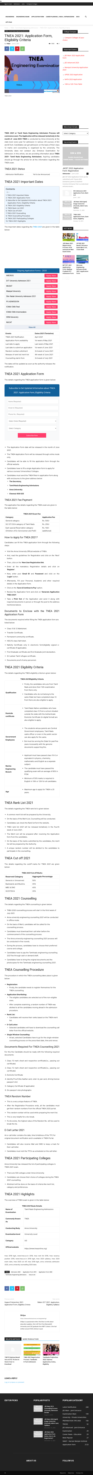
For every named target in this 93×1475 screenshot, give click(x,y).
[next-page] (9, 1368)
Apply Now (51, 275)
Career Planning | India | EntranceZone (60, 16)
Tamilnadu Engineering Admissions (16, 1274)
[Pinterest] (17, 48)
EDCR (77, 16)
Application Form (37, 16)
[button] (85, 17)
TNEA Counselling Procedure (19, 216)
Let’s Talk (9, 22)
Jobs (23, 4)
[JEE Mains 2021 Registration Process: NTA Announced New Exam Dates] (69, 237)
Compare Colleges (32, 4)
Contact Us (79, 1473)
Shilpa (8, 43)
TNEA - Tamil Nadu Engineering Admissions (24, 28)
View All (32, 327)
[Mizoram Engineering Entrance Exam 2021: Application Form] (82, 259)
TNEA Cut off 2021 (15, 211)
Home (6, 28)
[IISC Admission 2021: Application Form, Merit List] (67, 193)
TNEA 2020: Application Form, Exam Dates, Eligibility (80, 216)
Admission (17, 4)
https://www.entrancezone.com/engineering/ (33, 1318)
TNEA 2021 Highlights (17, 221)
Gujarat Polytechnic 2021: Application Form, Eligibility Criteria (17, 1303)
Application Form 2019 (29, 1272)
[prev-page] (6, 1368)
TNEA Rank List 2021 (16, 208)
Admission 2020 (15, 1272)
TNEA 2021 (37, 227)
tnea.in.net (32, 1274)
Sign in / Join (8, 4)
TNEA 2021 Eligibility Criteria (19, 205)
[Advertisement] (32, 116)
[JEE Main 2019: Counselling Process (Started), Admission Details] (38, 1408)
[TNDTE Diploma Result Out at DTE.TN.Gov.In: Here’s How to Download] (13, 1349)
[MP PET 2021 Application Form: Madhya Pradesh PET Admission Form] (69, 259)
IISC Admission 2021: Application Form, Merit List (80, 193)
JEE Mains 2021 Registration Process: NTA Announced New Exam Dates (68, 247)
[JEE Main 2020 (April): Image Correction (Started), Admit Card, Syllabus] (67, 204)
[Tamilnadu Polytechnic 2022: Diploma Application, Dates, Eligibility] (51, 1349)
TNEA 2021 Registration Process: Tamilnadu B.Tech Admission (32, 1359)
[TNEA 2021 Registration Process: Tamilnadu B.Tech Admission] (32, 1349)
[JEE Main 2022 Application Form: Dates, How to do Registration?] (38, 1434)
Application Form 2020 (45, 1272)
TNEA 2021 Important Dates (18, 195)
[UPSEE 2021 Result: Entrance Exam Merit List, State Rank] (82, 237)
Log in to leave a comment (14, 1382)
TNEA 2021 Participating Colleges (21, 218)
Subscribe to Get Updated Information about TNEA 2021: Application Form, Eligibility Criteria (30, 201)
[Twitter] (12, 48)
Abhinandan (66, 173)
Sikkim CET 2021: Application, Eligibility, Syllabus (48, 1303)
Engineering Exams (22, 16)
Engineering (10, 16)
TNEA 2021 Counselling (16, 213)
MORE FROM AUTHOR (31, 1339)
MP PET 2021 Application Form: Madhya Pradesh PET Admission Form (68, 269)
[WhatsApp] (22, 48)
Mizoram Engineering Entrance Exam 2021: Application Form (82, 269)
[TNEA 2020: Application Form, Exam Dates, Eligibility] (67, 217)
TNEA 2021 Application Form (19, 198)
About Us (63, 1473)
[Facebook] (7, 48)
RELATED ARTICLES (13, 1339)
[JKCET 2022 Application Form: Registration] (75, 156)
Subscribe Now (32, 435)
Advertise (71, 1473)
